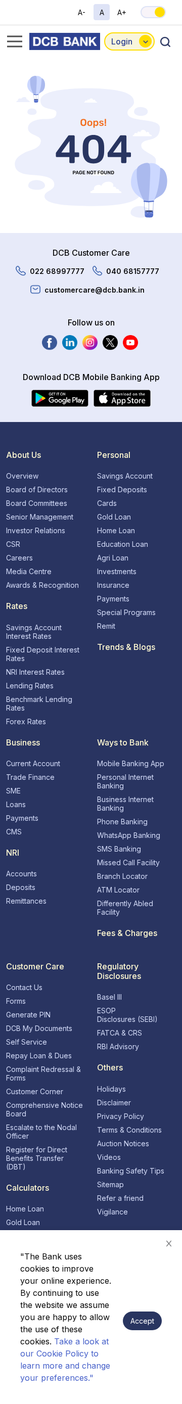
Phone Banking (122, 821)
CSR (13, 544)
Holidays (111, 1089)
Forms (16, 1001)
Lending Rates (30, 685)
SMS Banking (119, 849)
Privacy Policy (120, 1116)
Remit (106, 626)
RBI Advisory (118, 1046)
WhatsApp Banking (128, 835)
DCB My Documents (39, 1028)
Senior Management (39, 516)
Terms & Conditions (129, 1130)
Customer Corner (34, 1091)
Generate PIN (28, 1014)
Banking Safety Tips (130, 1170)
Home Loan (116, 530)
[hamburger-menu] (11, 41)
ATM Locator (118, 889)
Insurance (113, 585)
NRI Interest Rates (35, 672)
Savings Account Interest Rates (34, 631)
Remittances (26, 901)
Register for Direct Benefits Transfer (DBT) (36, 1158)
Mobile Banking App (130, 763)
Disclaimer (114, 1102)
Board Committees (36, 503)
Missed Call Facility (128, 862)
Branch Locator (122, 876)
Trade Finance (30, 777)
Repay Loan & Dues (39, 1055)
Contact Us (24, 987)
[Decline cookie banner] (169, 1243)
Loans (16, 804)
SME (13, 790)
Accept (142, 1321)
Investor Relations (35, 530)
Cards (107, 503)
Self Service (26, 1042)
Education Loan (122, 544)
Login (121, 41)
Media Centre (29, 571)
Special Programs (126, 612)
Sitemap (110, 1184)
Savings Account (125, 476)
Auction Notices (123, 1143)
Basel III (109, 997)
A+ (121, 12)
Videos (109, 1157)
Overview (22, 476)
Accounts (21, 873)
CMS (14, 831)
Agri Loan (112, 557)
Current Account (33, 763)
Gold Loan (114, 516)
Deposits (20, 887)
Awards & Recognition (42, 585)
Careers (19, 557)
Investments (116, 571)
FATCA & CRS (119, 1032)
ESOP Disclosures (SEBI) (127, 1014)
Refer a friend (120, 1198)
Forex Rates (26, 721)
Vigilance (112, 1211)
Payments (113, 598)
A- (81, 12)
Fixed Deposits (122, 489)
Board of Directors (37, 489)
